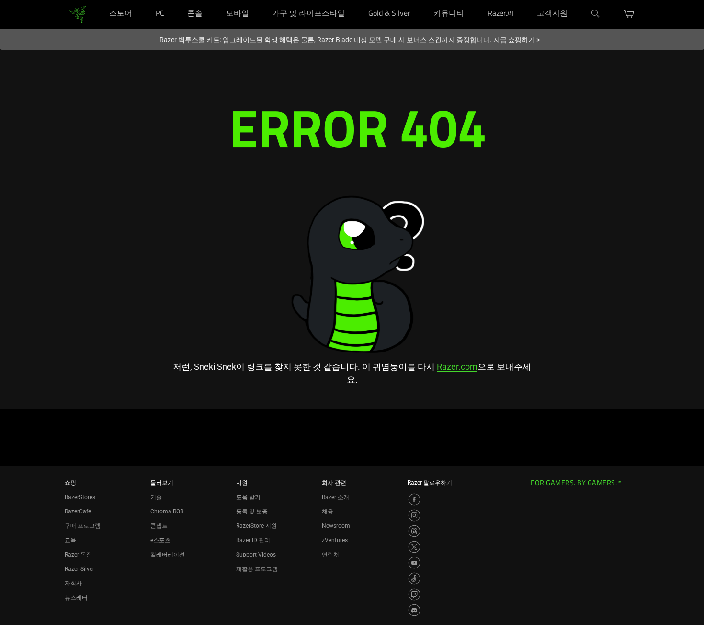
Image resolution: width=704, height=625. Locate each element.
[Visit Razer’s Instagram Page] (414, 515)
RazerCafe (78, 511)
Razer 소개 (335, 497)
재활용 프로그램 (257, 569)
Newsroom (336, 526)
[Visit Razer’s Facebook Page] (414, 499)
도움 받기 (248, 497)
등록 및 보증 (252, 511)
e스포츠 (160, 540)
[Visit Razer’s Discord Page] (414, 610)
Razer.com (457, 367)
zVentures (335, 540)
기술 (156, 497)
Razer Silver (79, 569)
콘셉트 (159, 526)
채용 (327, 511)
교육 (70, 540)
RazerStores (80, 497)
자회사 (73, 583)
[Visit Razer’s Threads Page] (414, 531)
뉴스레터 (76, 597)
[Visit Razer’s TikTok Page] (414, 578)
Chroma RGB (166, 511)
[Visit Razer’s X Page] (414, 547)
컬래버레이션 (167, 554)
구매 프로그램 (83, 526)
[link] (77, 13)
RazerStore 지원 (256, 526)
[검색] (596, 14)
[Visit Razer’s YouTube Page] (414, 562)
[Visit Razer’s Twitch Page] (414, 594)
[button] (629, 14)
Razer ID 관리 (253, 540)
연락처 (330, 554)
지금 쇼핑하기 (516, 40)
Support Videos (256, 554)
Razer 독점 (78, 554)
